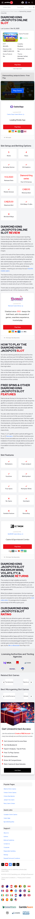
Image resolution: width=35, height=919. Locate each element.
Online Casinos (14, 11)
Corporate (6, 847)
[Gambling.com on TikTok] (17, 864)
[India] (29, 890)
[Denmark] (7, 890)
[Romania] (2, 899)
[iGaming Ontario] (9, 907)
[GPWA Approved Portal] (26, 912)
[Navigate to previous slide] (4, 682)
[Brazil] (24, 886)
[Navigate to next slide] (31, 682)
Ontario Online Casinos (10, 792)
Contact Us (7, 844)
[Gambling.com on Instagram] (14, 864)
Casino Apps (7, 818)
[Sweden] (11, 899)
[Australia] (7, 886)
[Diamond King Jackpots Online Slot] (29, 886)
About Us (6, 833)
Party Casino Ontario (9, 803)
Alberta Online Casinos (10, 789)
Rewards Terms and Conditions (12, 858)
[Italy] (7, 895)
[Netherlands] (16, 895)
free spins (9, 436)
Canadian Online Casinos (10, 814)
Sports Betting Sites (9, 822)
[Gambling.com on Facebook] (10, 864)
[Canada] (2, 890)
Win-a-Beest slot (13, 645)
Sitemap (6, 854)
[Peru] (29, 895)
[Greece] (16, 890)
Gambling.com (4, 11)
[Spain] (7, 899)
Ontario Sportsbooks (9, 796)
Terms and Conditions (8, 878)
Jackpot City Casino (9, 800)
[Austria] (11, 886)
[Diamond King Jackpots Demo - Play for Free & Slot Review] (2, 886)
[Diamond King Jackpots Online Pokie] (20, 895)
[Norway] (24, 895)
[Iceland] (20, 890)
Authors (6, 836)
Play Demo (17, 90)
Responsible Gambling (9, 851)
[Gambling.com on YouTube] (6, 864)
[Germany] (11, 890)
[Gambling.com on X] (2, 864)
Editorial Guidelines (9, 840)
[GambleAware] (26, 907)
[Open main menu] (2, 2)
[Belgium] (16, 886)
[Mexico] (11, 895)
